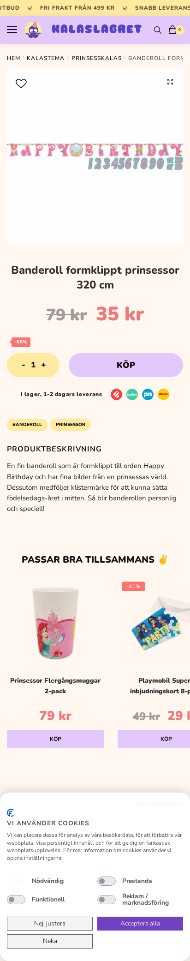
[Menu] (21, 30)
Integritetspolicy (160, 804)
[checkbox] (16, 881)
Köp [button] (55, 739)
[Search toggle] (157, 30)
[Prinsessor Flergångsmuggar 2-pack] (55, 623)
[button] (170, 82)
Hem (13, 58)
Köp (126, 365)
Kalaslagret (97, 30)
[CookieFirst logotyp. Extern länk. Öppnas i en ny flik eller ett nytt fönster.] (10, 813)
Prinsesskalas (96, 58)
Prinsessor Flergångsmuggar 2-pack (55, 686)
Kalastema (46, 58)
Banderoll (27, 424)
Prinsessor (70, 424)
